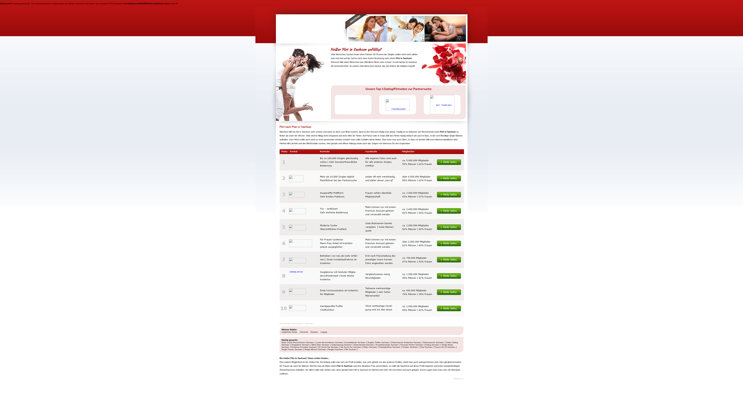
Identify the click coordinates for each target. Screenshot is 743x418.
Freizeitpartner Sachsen (389, 347)
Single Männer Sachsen (315, 349)
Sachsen (309, 323)
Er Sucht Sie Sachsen (329, 347)
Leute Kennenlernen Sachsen (329, 342)
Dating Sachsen (432, 345)
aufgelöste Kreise (289, 332)
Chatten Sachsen (410, 347)
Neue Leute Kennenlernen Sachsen (298, 342)
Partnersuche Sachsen (433, 342)
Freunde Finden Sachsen (412, 345)
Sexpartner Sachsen (300, 345)
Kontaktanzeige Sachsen (387, 345)
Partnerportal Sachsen (364, 345)
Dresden (314, 332)
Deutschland (297, 323)
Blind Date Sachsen (321, 345)
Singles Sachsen (335, 349)
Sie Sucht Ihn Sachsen (351, 347)
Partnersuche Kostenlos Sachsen (406, 342)
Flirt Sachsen (351, 349)
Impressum (458, 379)
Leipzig (324, 332)
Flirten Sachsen (370, 347)
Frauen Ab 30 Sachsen (445, 347)
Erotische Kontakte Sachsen (304, 347)
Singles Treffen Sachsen (378, 342)
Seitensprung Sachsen (341, 345)
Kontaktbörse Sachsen (355, 342)
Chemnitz (304, 332)
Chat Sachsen (426, 347)
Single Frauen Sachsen (292, 349)
